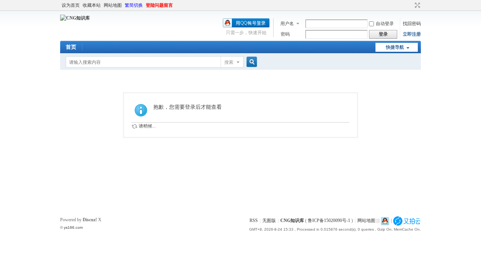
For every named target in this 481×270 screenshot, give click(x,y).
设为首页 (71, 5)
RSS (254, 220)
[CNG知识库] (75, 18)
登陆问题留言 (159, 5)
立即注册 (412, 34)
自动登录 (385, 23)
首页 (71, 47)
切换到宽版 (416, 5)
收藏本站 (92, 5)
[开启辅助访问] (410, 5)
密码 (285, 34)
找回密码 (412, 23)
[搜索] (251, 62)
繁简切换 (134, 5)
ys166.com (73, 227)
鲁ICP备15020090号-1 (329, 220)
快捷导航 (395, 47)
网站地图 (113, 5)
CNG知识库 (292, 220)
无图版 (269, 220)
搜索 (228, 62)
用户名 (287, 23)
